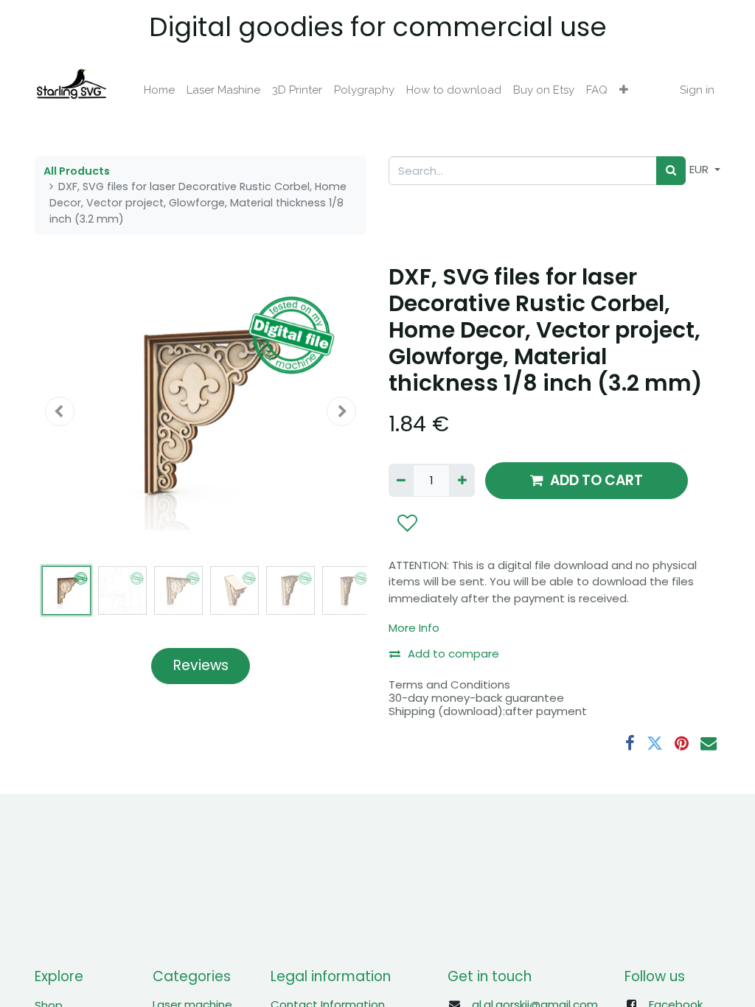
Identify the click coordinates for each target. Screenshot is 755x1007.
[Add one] (461, 480)
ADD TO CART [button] (596, 480)
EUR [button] (700, 169)
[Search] (671, 170)
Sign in (697, 90)
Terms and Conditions (449, 684)
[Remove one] (401, 480)
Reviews (201, 665)
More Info (414, 627)
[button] (623, 90)
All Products (77, 171)
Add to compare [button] (453, 653)
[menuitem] (159, 90)
